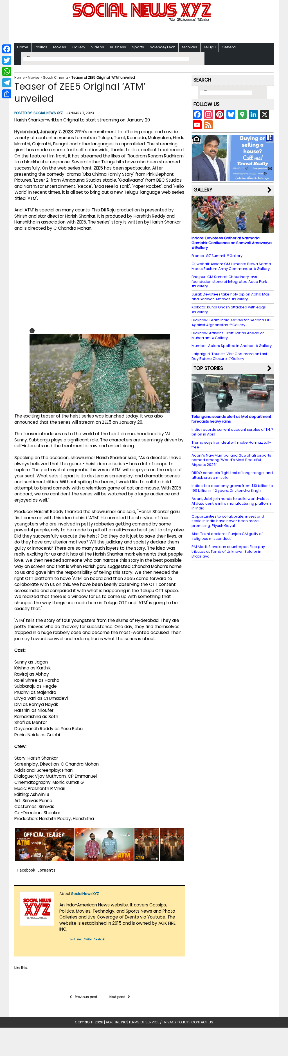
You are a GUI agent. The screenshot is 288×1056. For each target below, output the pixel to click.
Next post (117, 996)
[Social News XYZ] (142, 20)
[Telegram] (6, 82)
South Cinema (55, 77)
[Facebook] (6, 49)
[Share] (6, 94)
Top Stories (208, 368)
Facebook (99, 939)
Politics (41, 47)
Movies (59, 47)
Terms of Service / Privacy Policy (159, 1022)
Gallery (78, 47)
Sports (138, 47)
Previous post (86, 996)
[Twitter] (6, 60)
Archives (189, 47)
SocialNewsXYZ (85, 893)
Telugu (209, 47)
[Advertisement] (144, 31)
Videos (97, 47)
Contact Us (202, 1022)
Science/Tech (163, 47)
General (229, 47)
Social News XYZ (48, 112)
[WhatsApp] (6, 71)
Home (22, 47)
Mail (73, 939)
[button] (32, 330)
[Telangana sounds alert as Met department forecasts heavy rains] (233, 409)
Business (118, 47)
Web (79, 939)
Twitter (88, 939)
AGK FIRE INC (116, 1022)
